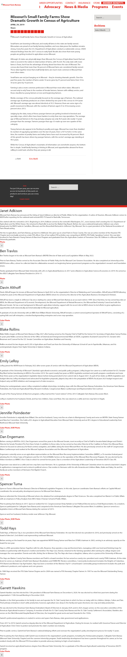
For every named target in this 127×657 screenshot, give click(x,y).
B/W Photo (15, 427)
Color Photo (5, 320)
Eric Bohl (33, 158)
